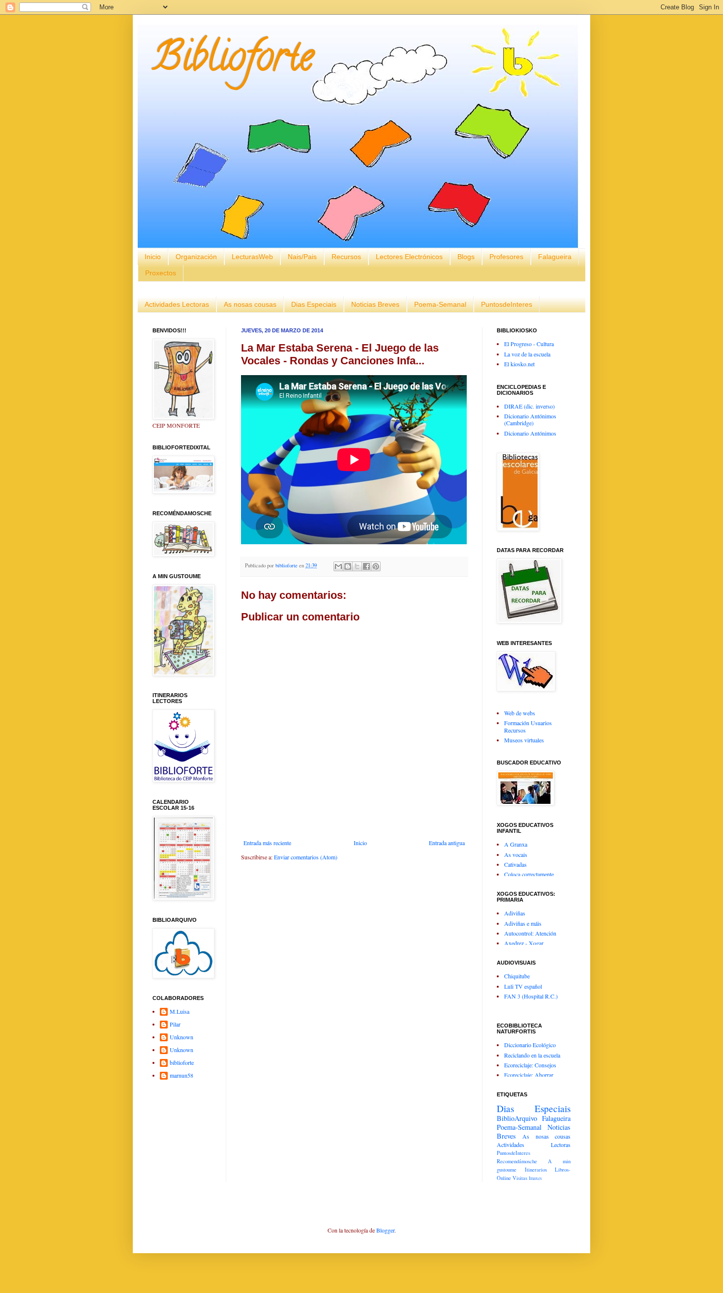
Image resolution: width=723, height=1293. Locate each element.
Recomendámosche (517, 1161)
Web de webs (519, 713)
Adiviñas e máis (523, 923)
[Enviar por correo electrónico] (338, 566)
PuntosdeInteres (506, 304)
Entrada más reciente (267, 843)
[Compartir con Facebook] (366, 566)
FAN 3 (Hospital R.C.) (531, 996)
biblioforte (182, 1062)
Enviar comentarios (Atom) (305, 857)
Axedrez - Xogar (523, 943)
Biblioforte (232, 60)
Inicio (153, 257)
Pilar (175, 1024)
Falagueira (555, 257)
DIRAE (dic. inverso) (529, 406)
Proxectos (160, 273)
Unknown (181, 1037)
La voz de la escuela (527, 354)
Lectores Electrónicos (409, 257)
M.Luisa (179, 1011)
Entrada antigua (447, 843)
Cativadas (515, 864)
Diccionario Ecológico (530, 1045)
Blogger (385, 1230)
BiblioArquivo (517, 1118)
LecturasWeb (252, 257)
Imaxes (535, 1178)
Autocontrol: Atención (530, 933)
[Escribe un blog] (348, 566)
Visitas (519, 1178)
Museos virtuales (524, 740)
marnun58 (181, 1075)
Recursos (346, 257)
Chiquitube (517, 976)
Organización (196, 257)
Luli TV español (523, 986)
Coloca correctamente (529, 874)
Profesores (506, 257)
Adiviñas (514, 913)
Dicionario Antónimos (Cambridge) (530, 419)
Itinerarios (536, 1169)
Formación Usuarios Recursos (528, 726)
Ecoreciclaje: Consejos (530, 1065)
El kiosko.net (519, 364)
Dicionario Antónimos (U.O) (530, 436)
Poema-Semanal (440, 304)
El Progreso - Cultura (529, 344)
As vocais (515, 854)
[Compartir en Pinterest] (376, 566)
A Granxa (515, 844)
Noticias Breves (375, 304)
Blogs (466, 257)
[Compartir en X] (357, 566)
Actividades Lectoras (177, 304)
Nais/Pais (302, 257)
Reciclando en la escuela (532, 1055)
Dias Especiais (313, 304)
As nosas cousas (250, 304)
